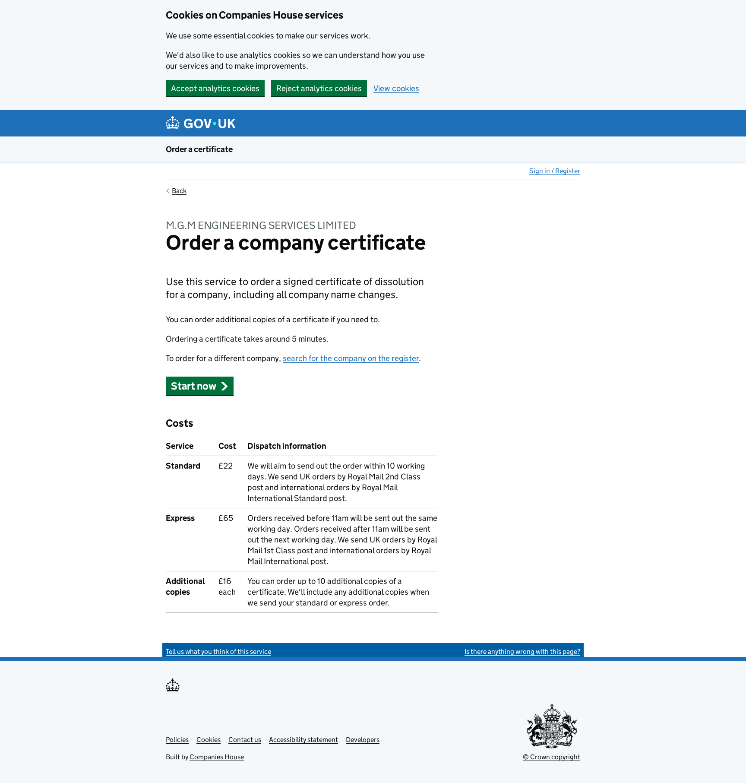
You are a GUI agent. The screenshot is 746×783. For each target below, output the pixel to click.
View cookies (396, 88)
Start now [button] (193, 386)
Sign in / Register (554, 171)
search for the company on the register (351, 358)
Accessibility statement (303, 739)
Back (179, 191)
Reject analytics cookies (319, 88)
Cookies (208, 739)
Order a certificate (199, 149)
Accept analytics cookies (215, 88)
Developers (362, 739)
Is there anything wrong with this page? (522, 651)
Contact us (244, 739)
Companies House (217, 757)
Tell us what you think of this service (218, 651)
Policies (177, 739)
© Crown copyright (551, 757)
